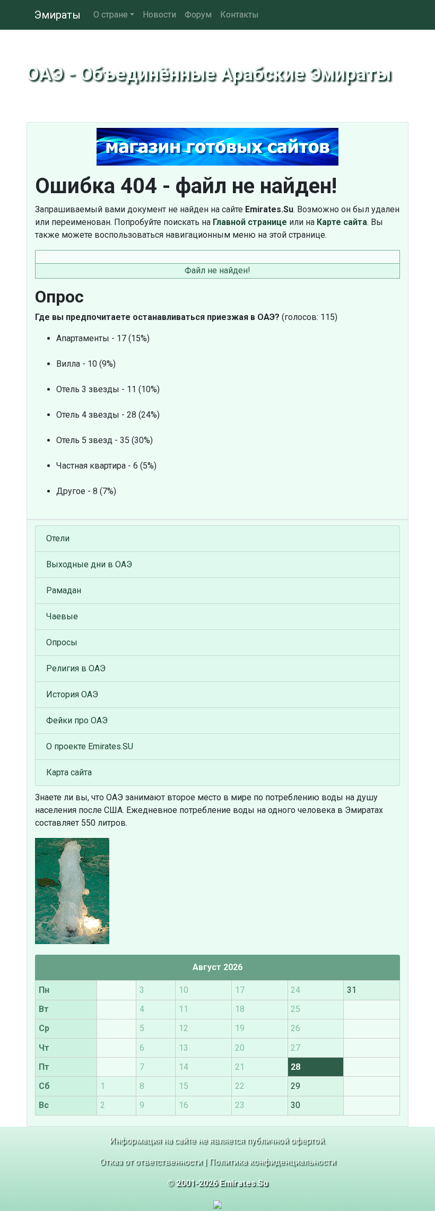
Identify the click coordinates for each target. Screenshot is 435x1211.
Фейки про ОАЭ (77, 720)
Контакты (239, 15)
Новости (159, 15)
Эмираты (57, 14)
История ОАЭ (72, 694)
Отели (57, 538)
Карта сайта (69, 772)
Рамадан (63, 590)
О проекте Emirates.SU (89, 746)
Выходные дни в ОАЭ (89, 564)
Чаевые (62, 616)
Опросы (61, 642)
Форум (198, 15)
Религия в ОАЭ (76, 668)
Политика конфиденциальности (272, 1162)
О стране (110, 15)
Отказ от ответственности (151, 1162)
